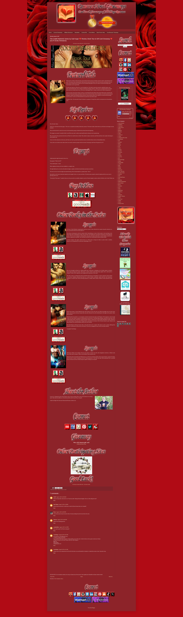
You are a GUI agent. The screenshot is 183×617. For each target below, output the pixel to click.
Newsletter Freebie (121, 172)
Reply (54, 500)
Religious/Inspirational (122, 181)
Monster (119, 168)
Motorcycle (120, 169)
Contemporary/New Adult (122, 137)
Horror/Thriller (120, 162)
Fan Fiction (120, 152)
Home (50, 32)
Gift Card (59, 489)
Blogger (93, 607)
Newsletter (77, 32)
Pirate (119, 178)
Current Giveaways (58, 32)
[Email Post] (53, 487)
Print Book (120, 180)
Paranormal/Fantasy (121, 177)
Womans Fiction (121, 203)
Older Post (110, 576)
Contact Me (84, 32)
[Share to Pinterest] (61, 488)
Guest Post (120, 156)
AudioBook (120, 124)
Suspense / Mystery (121, 196)
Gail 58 (54, 496)
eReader (119, 145)
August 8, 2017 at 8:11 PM (63, 534)
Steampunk (120, 194)
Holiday (119, 161)
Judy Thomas (55, 504)
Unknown (55, 519)
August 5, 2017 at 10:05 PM (61, 512)
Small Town (120, 191)
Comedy (119, 136)
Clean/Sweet (120, 134)
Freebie (119, 153)
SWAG (119, 197)
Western (119, 202)
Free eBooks (92, 32)
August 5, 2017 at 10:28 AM (61, 496)
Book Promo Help (101, 32)
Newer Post (52, 576)
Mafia (119, 165)
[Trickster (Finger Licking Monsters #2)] (124, 99)
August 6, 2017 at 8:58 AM (62, 519)
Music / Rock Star (121, 171)
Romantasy (120, 185)
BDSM (119, 128)
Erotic (119, 146)
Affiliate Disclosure (68, 32)
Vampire (119, 200)
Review (62, 489)
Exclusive (119, 149)
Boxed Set (120, 131)
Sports (119, 193)
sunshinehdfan (56, 527)
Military (119, 166)
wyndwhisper (55, 534)
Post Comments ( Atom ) (59, 578)
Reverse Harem (120, 183)
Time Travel (120, 199)
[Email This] (55, 488)
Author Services (121, 127)
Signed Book (120, 190)
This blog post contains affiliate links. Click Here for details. (81, 43)
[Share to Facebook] (60, 488)
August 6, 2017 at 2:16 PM (64, 527)
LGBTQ (119, 164)
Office (119, 175)
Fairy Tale (120, 150)
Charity (119, 133)
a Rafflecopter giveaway (81, 444)
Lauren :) (123, 111)
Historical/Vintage (121, 159)
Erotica (119, 147)
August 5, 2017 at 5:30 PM (63, 504)
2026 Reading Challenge (125, 109)
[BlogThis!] (57, 488)
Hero (119, 158)
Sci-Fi (65, 489)
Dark (119, 140)
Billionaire (120, 130)
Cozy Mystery (120, 139)
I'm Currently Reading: (124, 87)
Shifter (119, 188)
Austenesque (120, 126)
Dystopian (120, 142)
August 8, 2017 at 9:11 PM (63, 549)
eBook (56, 489)
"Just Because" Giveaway (112, 32)
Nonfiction (120, 174)
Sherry (54, 512)
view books (130, 117)
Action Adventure (121, 123)
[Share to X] (58, 488)
